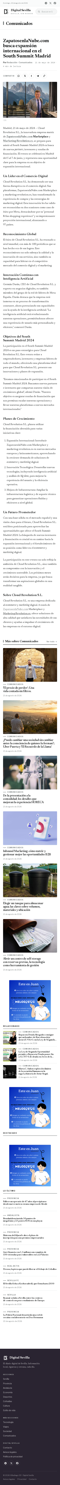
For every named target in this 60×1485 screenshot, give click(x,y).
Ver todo (50, 641)
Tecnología (8, 1422)
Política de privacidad (12, 1456)
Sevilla (6, 1379)
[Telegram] (46, 3)
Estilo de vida (9, 1410)
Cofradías (7, 1401)
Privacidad (21, 1479)
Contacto (7, 1447)
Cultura (6, 1406)
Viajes (6, 1427)
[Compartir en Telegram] (37, 76)
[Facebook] (55, 3)
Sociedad (7, 1431)
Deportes (7, 1397)
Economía (7, 1392)
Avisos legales (10, 1452)
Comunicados (19, 24)
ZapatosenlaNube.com (15, 609)
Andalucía (7, 1388)
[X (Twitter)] (50, 3)
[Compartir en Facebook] (31, 76)
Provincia (7, 1383)
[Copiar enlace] (44, 76)
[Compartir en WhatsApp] (18, 76)
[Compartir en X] (25, 76)
